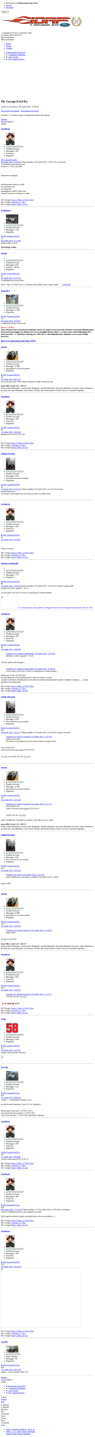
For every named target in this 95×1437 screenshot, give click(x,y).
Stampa (4, 119)
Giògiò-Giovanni (8, 454)
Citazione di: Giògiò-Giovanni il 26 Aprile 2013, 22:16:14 (29, 930)
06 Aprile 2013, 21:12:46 (11, 241)
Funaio (4, 253)
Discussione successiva (30, 111)
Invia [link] (3, 1416)
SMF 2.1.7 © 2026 (13, 1432)
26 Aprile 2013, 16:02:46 (11, 649)
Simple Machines (28, 1432)
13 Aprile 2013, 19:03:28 (11, 432)
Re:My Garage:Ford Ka (10, 236)
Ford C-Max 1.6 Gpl (19, 204)
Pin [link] (2, 1412)
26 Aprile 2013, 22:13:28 (11, 800)
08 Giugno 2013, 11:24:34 (11, 1210)
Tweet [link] (3, 1418)
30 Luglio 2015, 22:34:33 (11, 1267)
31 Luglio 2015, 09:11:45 (11, 1370)
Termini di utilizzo (19, 1429)
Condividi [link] (5, 1405)
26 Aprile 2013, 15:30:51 (11, 540)
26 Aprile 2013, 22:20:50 (11, 926)
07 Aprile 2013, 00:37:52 (11, 379)
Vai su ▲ (31, 1429)
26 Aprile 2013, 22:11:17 (11, 732)
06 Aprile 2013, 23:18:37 (11, 321)
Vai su (3, 1380)
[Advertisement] (47, 79)
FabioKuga (5, 210)
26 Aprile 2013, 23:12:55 (11, 1050)
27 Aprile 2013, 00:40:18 (11, 1098)
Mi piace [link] (4, 1409)
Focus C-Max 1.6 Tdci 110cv (22, 200)
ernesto (4, 347)
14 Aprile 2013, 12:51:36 (11, 489)
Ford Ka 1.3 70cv (18, 202)
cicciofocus (5, 129)
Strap (3, 1019)
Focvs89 (4, 1067)
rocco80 (4, 1342)
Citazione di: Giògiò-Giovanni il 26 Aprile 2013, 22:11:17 (29, 804)
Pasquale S (5, 291)
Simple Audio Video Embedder (18, 1434)
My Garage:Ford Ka (9, 160)
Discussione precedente (10, 111)
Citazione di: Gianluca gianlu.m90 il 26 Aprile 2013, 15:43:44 (30, 654)
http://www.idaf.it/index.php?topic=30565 (18, 341)
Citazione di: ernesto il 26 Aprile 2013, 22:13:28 (25, 875)
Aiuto (8, 1429)
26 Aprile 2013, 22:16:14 (11, 870)
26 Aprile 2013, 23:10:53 (11, 990)
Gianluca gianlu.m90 (9, 563)
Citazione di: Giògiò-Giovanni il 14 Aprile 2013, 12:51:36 (29, 737)
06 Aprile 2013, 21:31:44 (11, 278)
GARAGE (66, 285)
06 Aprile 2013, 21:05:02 (11, 162)
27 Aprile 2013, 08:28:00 (11, 1157)
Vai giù (4, 122)
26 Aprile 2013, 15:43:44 (11, 586)
